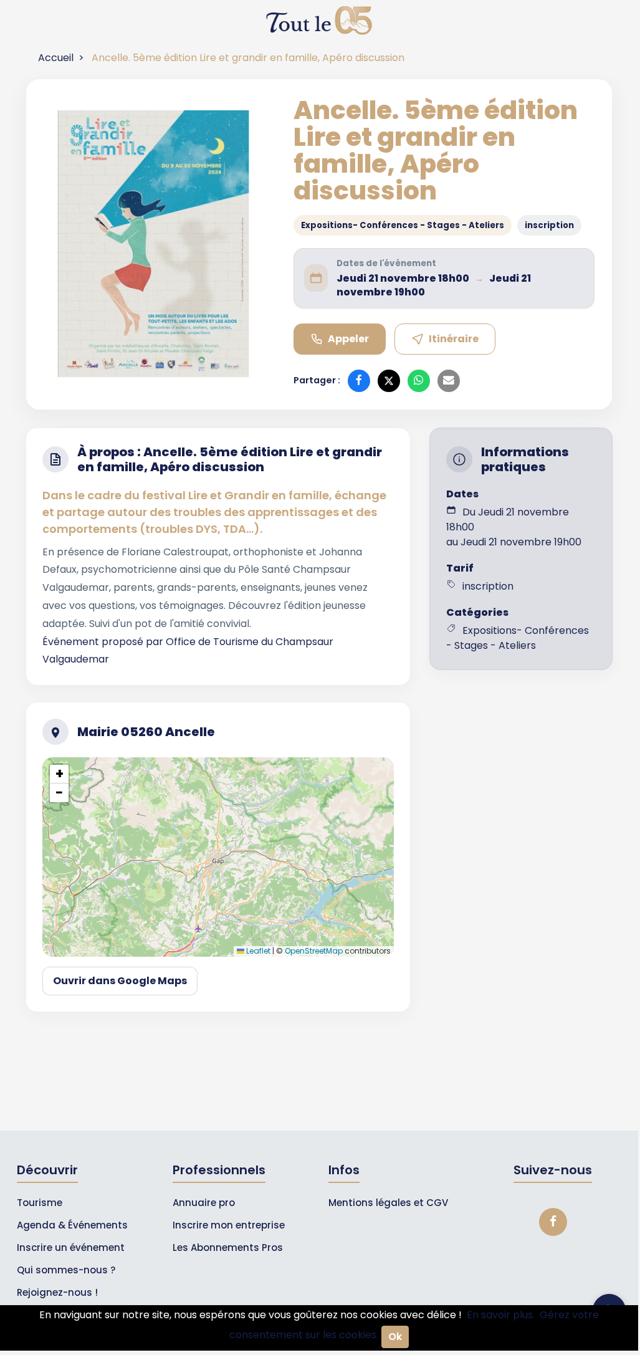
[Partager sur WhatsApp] (419, 381)
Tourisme (39, 1202)
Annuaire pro (204, 1202)
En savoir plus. (501, 1315)
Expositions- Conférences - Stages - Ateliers (402, 225)
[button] (59, 774)
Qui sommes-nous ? (66, 1269)
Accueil (56, 57)
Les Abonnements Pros (228, 1247)
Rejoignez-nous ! (57, 1292)
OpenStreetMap (314, 951)
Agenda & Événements (72, 1225)
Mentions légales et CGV (388, 1202)
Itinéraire (454, 339)
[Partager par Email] (448, 381)
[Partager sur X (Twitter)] (389, 381)
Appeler (348, 339)
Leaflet (257, 951)
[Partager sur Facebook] (359, 381)
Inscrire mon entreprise (229, 1225)
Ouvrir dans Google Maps (120, 981)
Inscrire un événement (71, 1247)
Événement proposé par (104, 641)
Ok (395, 1336)
